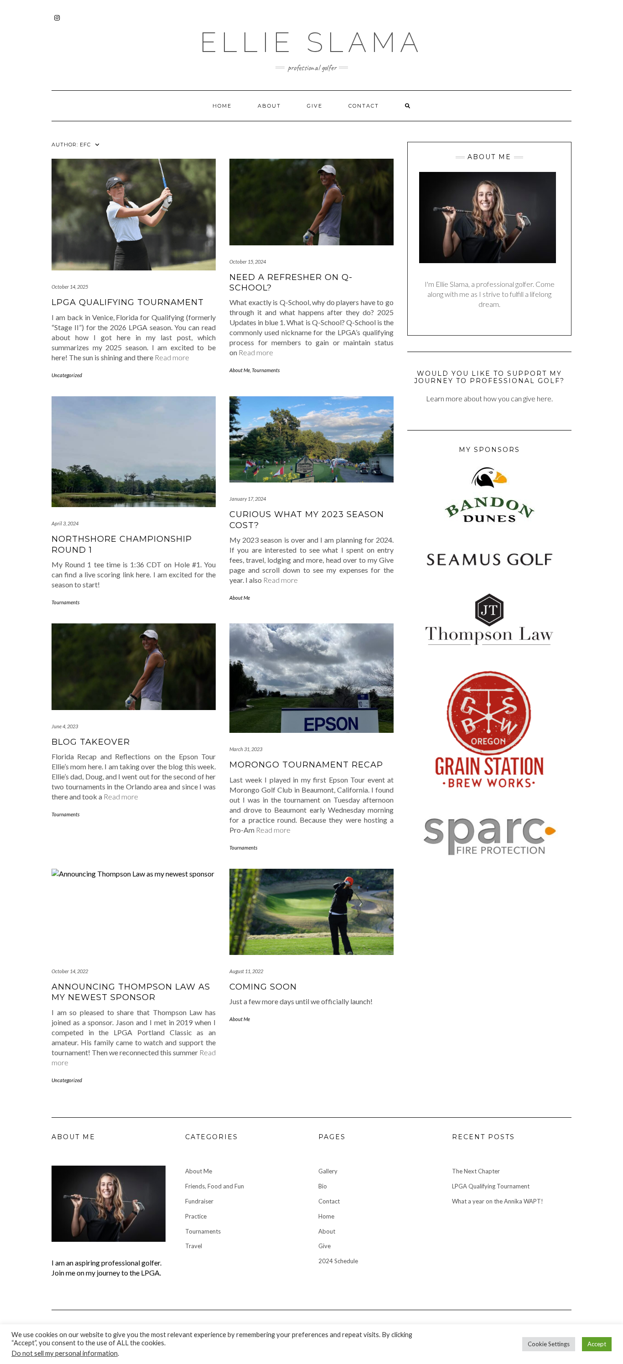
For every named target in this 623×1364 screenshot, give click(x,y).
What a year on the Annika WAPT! (497, 1201)
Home (222, 106)
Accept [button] (596, 1344)
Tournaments (266, 370)
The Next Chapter (476, 1171)
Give (314, 106)
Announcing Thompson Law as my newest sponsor (131, 992)
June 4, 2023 (65, 726)
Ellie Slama (311, 42)
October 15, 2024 (247, 262)
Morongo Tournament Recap (306, 765)
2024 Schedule (338, 1261)
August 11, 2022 (246, 971)
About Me (239, 370)
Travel (193, 1246)
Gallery (327, 1171)
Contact (363, 106)
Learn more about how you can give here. (489, 398)
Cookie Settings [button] (549, 1344)
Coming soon (263, 987)
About (269, 106)
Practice (196, 1216)
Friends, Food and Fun (214, 1186)
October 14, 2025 (70, 287)
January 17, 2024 (247, 499)
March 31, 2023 (245, 749)
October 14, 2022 (70, 971)
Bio (322, 1186)
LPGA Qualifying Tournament (128, 302)
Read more (172, 357)
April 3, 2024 (65, 523)
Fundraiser (199, 1201)
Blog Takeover (91, 742)
